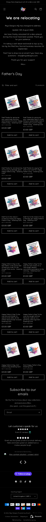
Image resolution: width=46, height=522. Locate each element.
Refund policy (16, 520)
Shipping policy (25, 516)
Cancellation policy (29, 520)
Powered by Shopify (24, 513)
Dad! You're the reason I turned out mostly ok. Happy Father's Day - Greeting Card (11, 218)
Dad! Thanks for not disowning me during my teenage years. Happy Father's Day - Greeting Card (12, 170)
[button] (4, 9)
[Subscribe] (39, 412)
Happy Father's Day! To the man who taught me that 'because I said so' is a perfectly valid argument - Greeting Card (32, 318)
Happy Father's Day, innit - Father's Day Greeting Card (11, 366)
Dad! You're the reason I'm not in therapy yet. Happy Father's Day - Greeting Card (33, 218)
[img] (23, 429)
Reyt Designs (13, 513)
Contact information (11, 516)
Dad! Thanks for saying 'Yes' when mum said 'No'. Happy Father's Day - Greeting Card (33, 169)
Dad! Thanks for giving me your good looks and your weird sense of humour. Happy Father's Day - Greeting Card (12, 120)
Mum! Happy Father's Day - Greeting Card (32, 366)
